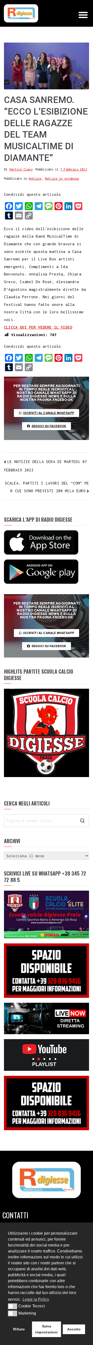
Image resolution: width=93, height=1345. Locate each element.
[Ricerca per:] (46, 820)
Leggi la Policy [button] (36, 1299)
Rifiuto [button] (19, 1329)
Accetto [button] (74, 1329)
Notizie (35, 178)
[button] (83, 14)
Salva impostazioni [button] (46, 1329)
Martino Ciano (20, 169)
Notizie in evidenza (62, 178)
